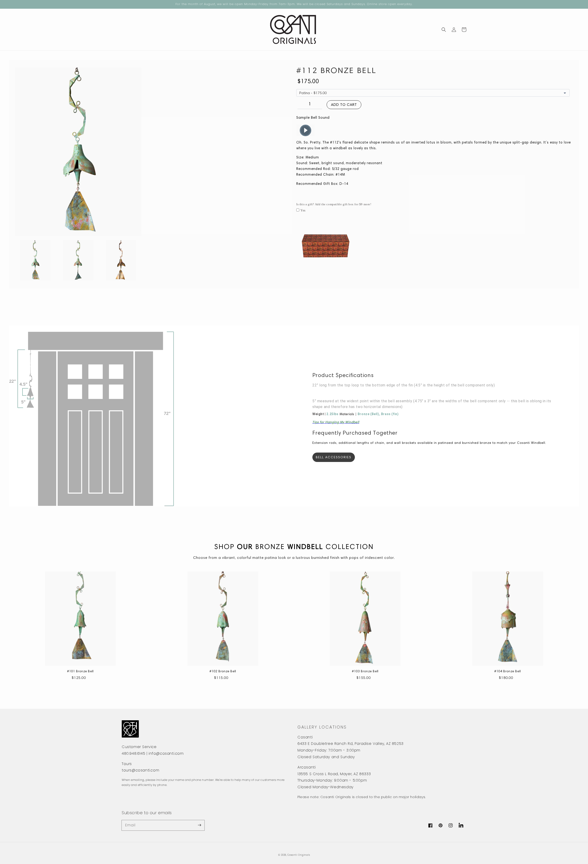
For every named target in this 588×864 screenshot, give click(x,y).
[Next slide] (135, 260)
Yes (302, 210)
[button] (444, 30)
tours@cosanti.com (140, 770)
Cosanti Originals (298, 855)
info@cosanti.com (166, 753)
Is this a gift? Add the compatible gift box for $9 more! (333, 204)
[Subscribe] (199, 825)
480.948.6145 (133, 753)
